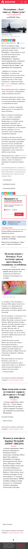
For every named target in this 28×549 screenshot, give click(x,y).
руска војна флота (9, 188)
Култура (13, 267)
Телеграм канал (13, 224)
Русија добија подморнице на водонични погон (12, 232)
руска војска (7, 180)
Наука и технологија (14, 14)
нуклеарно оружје (9, 184)
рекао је (9, 84)
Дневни (15, 209)
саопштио (23, 155)
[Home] (3, 2)
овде (11, 546)
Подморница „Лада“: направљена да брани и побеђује (14, 238)
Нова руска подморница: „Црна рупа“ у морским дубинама (13, 243)
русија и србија (8, 371)
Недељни (8, 209)
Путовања (13, 400)
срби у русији (7, 421)
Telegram (21, 43)
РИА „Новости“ (7, 86)
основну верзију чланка (15, 380)
